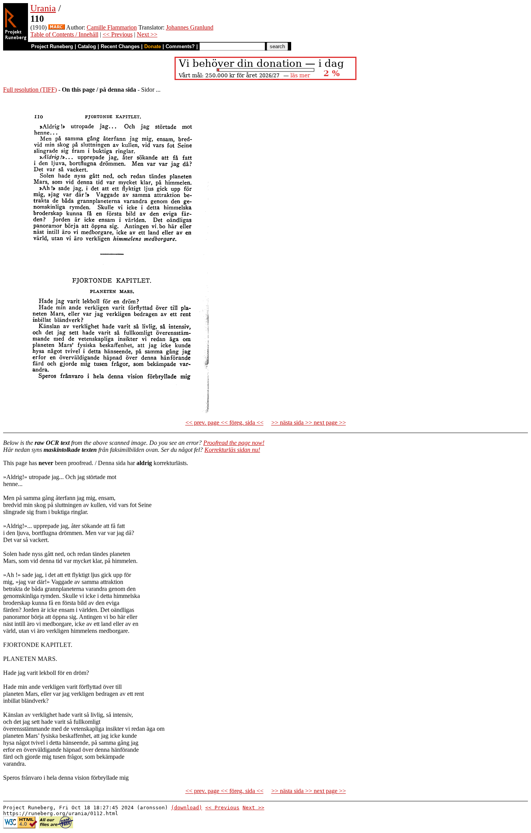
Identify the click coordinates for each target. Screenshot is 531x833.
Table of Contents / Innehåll (64, 34)
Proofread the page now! (233, 442)
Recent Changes (120, 46)
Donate (152, 46)
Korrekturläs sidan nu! (232, 449)
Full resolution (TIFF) (30, 89)
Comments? (180, 46)
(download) (186, 807)
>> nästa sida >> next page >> (308, 422)
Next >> (147, 34)
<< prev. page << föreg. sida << (224, 422)
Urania (43, 8)
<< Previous (118, 34)
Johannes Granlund (189, 27)
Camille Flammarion (112, 27)
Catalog (87, 46)
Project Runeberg (52, 46)
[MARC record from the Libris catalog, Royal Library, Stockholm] (56, 27)
